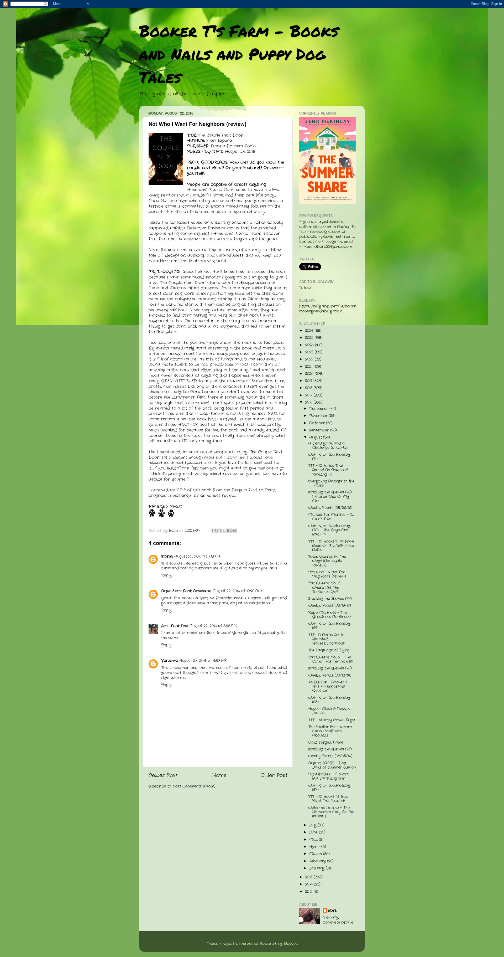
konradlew (248, 943)
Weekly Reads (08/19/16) (329, 605)
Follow (305, 287)
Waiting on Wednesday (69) (329, 625)
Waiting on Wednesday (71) (329, 456)
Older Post (274, 775)
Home (219, 775)
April (314, 846)
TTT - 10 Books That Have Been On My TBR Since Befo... (331, 545)
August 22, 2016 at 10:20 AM (237, 591)
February (318, 861)
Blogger (290, 943)
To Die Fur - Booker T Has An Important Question (328, 686)
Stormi (167, 556)
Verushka (169, 660)
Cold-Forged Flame (325, 742)
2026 (310, 330)
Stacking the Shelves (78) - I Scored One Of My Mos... (331, 496)
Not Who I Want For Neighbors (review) (327, 574)
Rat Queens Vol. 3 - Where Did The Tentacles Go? (325, 587)
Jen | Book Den (174, 626)
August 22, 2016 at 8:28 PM (213, 626)
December (319, 408)
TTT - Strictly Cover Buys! (331, 720)
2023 (310, 352)
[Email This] (214, 530)
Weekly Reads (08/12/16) (329, 675)
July (313, 825)
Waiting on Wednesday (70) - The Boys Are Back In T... (329, 530)
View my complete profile (338, 920)
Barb (332, 910)
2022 (310, 359)
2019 (309, 380)
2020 (310, 373)
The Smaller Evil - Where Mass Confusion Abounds (330, 731)
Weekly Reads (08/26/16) (330, 507)
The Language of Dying (328, 650)
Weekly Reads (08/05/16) (330, 756)
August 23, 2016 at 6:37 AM (203, 660)
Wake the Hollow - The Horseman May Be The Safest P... (331, 812)
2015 (309, 877)
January (317, 868)
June (314, 832)
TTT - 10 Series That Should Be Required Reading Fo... (328, 470)
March (316, 853)
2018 (309, 387)
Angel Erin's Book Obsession (186, 591)
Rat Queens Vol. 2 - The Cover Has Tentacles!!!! (330, 659)
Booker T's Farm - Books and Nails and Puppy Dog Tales (238, 53)
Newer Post (163, 775)
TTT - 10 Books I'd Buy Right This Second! (328, 798)
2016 (309, 402)
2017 (309, 395)
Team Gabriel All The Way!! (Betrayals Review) (327, 561)
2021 (309, 366)
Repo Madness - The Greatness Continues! (329, 614)
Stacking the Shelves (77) (330, 598)
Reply (166, 575)
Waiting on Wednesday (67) (329, 787)
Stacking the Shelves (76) (330, 668)
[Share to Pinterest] (234, 530)
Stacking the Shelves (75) (330, 749)
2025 (310, 337)
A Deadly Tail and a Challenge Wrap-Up (328, 445)
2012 (309, 891)
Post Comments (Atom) (194, 786)
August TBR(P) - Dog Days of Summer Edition (332, 765)
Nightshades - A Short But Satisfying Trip (328, 776)
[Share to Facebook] (229, 530)
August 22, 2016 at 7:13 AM (198, 556)
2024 (310, 345)
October (317, 423)
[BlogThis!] (219, 530)
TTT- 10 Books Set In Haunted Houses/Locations (326, 639)
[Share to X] (224, 530)
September (319, 430)
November (319, 415)
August (316, 437)
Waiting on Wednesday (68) (329, 699)
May (314, 839)
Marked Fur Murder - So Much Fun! (331, 516)
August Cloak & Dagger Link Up (329, 711)
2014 (309, 884)
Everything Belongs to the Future (331, 483)
